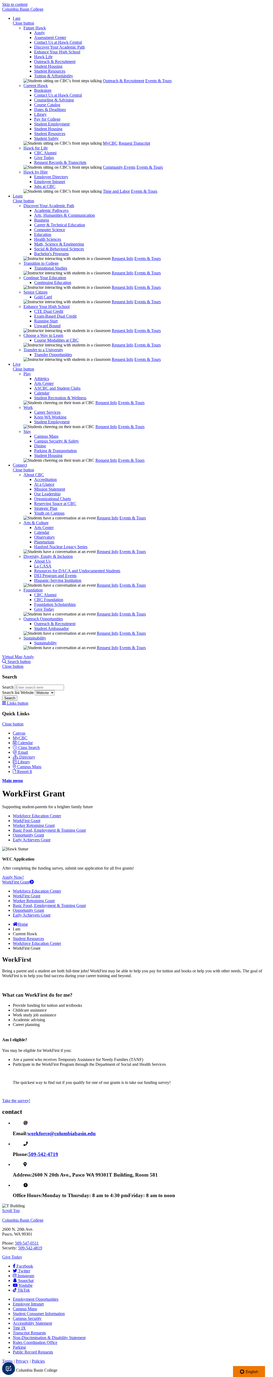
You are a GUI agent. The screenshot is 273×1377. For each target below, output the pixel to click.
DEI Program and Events (55, 575)
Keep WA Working (50, 417)
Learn (18, 196)
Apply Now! (13, 877)
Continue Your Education (44, 277)
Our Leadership (47, 494)
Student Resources (49, 71)
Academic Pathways (51, 210)
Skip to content (14, 4)
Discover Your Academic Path (59, 47)
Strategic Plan (45, 508)
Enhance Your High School (57, 52)
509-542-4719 (43, 1154)
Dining (40, 446)
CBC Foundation (48, 599)
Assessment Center (50, 37)
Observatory (44, 537)
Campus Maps (46, 436)
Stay (27, 431)
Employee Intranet (49, 181)
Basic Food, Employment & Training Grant (49, 830)
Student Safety (46, 138)
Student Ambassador (51, 628)
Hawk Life (43, 56)
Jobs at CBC (44, 186)
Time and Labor (116, 191)
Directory (27, 757)
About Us (42, 561)
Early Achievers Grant (31, 840)
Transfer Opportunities (53, 354)
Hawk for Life (35, 148)
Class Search (29, 747)
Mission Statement (49, 489)
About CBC (33, 474)
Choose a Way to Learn (43, 335)
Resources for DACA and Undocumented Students (77, 571)
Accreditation (45, 479)
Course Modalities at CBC (56, 340)
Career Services (47, 412)
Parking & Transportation (55, 450)
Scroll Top (11, 1210)
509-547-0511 (27, 1243)
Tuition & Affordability (53, 76)
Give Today (44, 157)
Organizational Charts (52, 498)
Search (8, 687)
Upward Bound (47, 325)
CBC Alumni (45, 153)
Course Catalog (47, 104)
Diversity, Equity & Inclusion (48, 556)
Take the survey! (16, 1100)
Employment (35, 1299)
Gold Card (43, 297)
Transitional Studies (50, 268)
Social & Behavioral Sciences (59, 249)
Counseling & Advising (54, 100)
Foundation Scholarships (55, 604)
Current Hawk (35, 85)
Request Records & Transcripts (60, 162)
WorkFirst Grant (26, 820)
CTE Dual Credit (48, 311)
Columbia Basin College (22, 9)
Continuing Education (52, 282)
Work (28, 407)
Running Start (46, 321)
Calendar (41, 393)
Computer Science (49, 229)
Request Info (122, 258)
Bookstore (42, 90)
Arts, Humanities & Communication (64, 215)
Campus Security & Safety (56, 441)
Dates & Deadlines (50, 109)
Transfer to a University (43, 350)
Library (40, 114)
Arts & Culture (36, 522)
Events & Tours (158, 80)
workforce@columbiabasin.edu (61, 1133)
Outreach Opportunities (43, 619)
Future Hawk (34, 28)
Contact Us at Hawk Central (58, 42)
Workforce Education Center (37, 816)
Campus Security (27, 1318)
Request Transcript (134, 143)
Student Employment (52, 124)
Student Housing (48, 66)
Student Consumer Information (39, 1313)
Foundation (33, 590)
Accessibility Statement (32, 1323)
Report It (24, 771)
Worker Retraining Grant (34, 825)
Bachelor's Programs (51, 253)
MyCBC (110, 143)
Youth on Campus (49, 513)
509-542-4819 (30, 1248)
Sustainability (34, 638)
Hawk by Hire (35, 172)
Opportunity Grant (28, 835)
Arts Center (44, 383)
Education (42, 234)
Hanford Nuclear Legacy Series (60, 547)
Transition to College (41, 263)
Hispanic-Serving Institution (57, 580)
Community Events (119, 167)
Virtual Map (12, 656)
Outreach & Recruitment (54, 61)
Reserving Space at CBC (55, 503)
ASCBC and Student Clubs (57, 388)
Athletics (41, 378)
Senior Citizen (35, 292)
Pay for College (47, 119)
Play (27, 374)
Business (41, 220)
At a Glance (44, 484)
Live (17, 364)
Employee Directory (51, 177)
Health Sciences (47, 239)
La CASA (42, 566)
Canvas (19, 733)
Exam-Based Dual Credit (55, 316)
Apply (39, 32)
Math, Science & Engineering (59, 244)
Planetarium (44, 542)
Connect (20, 465)
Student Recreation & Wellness (60, 398)
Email (23, 752)
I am (16, 18)
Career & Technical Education (59, 225)
